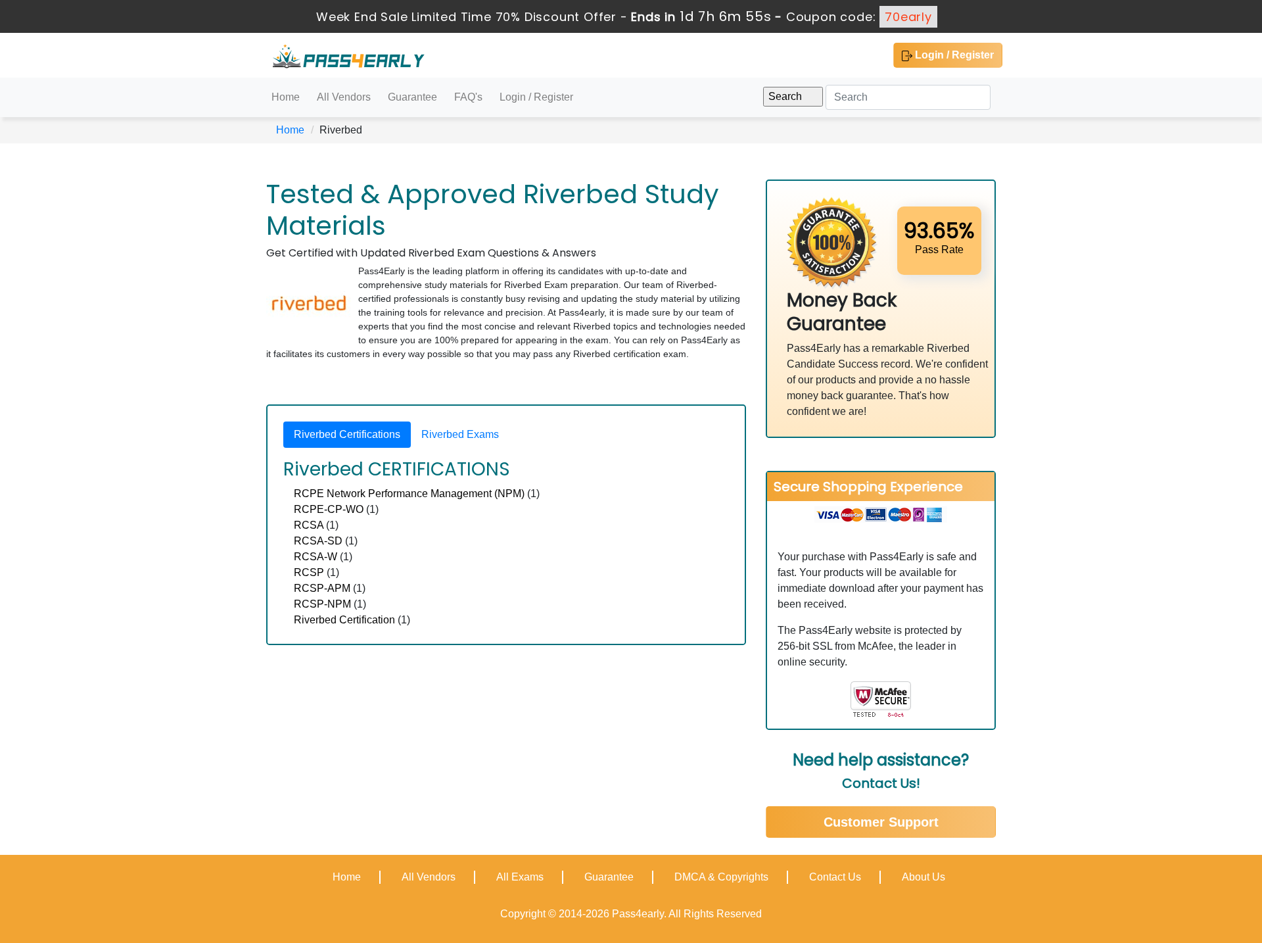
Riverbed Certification (344, 619)
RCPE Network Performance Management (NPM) (409, 493)
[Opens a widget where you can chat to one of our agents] (1172, 867)
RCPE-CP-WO (328, 509)
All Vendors (344, 97)
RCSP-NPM (322, 604)
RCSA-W (315, 556)
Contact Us (835, 877)
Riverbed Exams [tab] (460, 434)
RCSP (309, 572)
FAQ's (468, 97)
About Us (923, 877)
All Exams (520, 877)
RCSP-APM (322, 588)
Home (285, 97)
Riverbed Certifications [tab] (347, 434)
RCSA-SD (318, 540)
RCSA (308, 525)
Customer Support (881, 822)
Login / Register (953, 54)
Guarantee (412, 97)
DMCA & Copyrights (721, 877)
